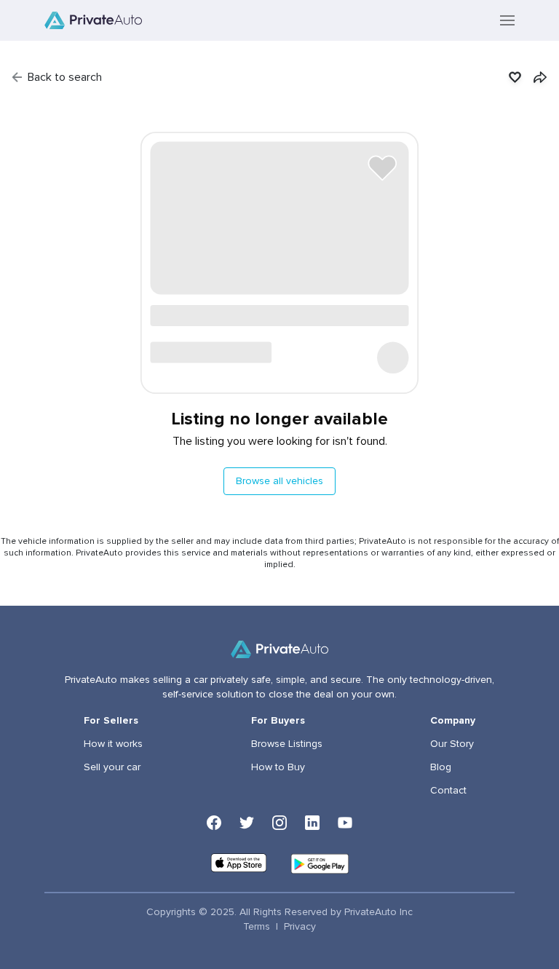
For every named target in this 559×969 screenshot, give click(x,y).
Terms (256, 927)
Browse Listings (286, 744)
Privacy (300, 927)
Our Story (452, 744)
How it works (113, 744)
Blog (440, 767)
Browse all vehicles (279, 481)
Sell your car (112, 767)
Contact (448, 791)
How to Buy (278, 767)
